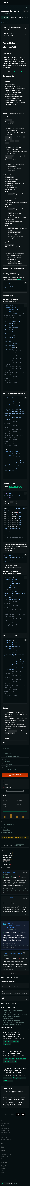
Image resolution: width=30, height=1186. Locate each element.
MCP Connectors (6, 1126)
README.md (8, 767)
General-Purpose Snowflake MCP (12, 953)
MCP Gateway (5, 1128)
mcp (3, 985)
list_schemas (6, 859)
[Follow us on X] (19, 1183)
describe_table (7, 855)
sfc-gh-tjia (5, 900)
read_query (6, 864)
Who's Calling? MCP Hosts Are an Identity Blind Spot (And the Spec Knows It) (11, 1034)
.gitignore (7, 759)
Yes (18, 1114)
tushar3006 (6, 874)
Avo (3, 991)
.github (7, 748)
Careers (3, 1170)
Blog (2, 1172)
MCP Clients (4, 1135)
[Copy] (25, 283)
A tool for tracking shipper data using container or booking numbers (13, 1023)
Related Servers (23, 17)
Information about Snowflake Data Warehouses (11, 1017)
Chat (2, 1147)
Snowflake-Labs (11, 929)
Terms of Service (6, 1154)
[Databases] (24, 11)
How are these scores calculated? (15, 790)
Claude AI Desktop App (15, 486)
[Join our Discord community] (14, 1183)
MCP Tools (4, 1137)
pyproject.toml (9, 764)
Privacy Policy (5, 1156)
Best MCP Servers (6, 1139)
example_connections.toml (12, 756)
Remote (10, 22)
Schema (13, 17)
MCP (2, 7)
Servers (8, 7)
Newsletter (4, 1175)
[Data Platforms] (27, 11)
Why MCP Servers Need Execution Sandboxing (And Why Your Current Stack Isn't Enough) (14, 1070)
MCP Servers (5, 1123)
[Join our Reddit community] (17, 1183)
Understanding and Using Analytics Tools (15, 1014)
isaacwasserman (8, 13)
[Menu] (27, 2)
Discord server (8, 1106)
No (23, 1114)
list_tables (6, 862)
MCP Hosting (5, 1130)
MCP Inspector (5, 1132)
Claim (15, 13)
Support (3, 1166)
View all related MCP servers (9, 977)
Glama (3, 1180)
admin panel (18, 845)
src (5, 751)
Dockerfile (8, 753)
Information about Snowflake (11, 1020)
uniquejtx (5, 955)
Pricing (3, 1168)
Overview (5, 17)
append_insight (7, 853)
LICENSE (7, 761)
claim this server (20, 843)
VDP (2, 1158)
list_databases (7, 857)
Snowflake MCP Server (20, 72)
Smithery (19, 279)
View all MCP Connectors (8, 1003)
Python (4, 22)
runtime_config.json (10, 769)
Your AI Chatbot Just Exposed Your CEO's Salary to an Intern (13, 1052)
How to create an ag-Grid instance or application (13, 1011)
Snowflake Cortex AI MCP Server (10, 925)
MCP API (12, 1093)
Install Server (16, 775)
